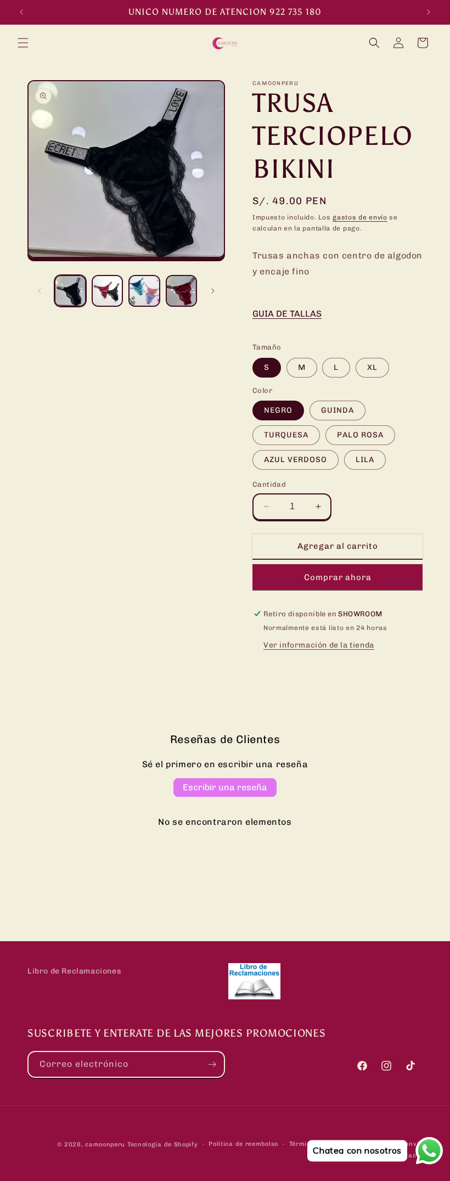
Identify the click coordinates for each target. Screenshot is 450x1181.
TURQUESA (286, 435)
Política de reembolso (243, 1144)
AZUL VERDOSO (295, 459)
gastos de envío (360, 217)
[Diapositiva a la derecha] (213, 291)
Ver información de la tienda (318, 645)
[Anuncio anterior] (21, 12)
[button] (23, 43)
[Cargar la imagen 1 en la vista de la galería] (70, 291)
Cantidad (269, 484)
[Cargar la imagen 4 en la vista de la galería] (182, 291)
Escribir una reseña (225, 787)
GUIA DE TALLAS (287, 313)
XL (372, 367)
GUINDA (337, 410)
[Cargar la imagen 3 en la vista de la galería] (144, 291)
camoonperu (105, 1144)
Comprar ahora (338, 577)
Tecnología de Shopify (162, 1144)
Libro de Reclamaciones (74, 971)
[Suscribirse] (212, 1064)
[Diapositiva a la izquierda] (39, 291)
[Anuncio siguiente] (429, 12)
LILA (365, 459)
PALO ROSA (360, 435)
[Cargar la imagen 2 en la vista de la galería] (107, 291)
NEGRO (278, 410)
